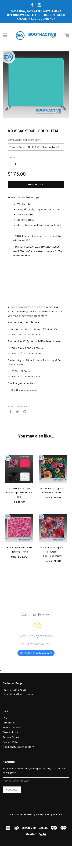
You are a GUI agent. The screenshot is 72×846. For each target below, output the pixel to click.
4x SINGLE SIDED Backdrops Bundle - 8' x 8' (19, 492)
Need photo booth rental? (18, 746)
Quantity (12, 157)
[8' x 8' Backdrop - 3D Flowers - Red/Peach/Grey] (53, 529)
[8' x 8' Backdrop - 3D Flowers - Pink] (19, 529)
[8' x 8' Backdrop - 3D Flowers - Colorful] (53, 469)
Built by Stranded (53, 814)
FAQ (5, 717)
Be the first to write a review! (36, 653)
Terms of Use (10, 732)
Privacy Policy (11, 742)
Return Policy (11, 737)
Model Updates (12, 727)
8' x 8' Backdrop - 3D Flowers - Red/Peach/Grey (52, 551)
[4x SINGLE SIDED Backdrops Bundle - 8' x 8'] (19, 469)
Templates (9, 722)
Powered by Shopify (33, 814)
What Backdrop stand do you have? (24, 140)
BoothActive (16, 814)
